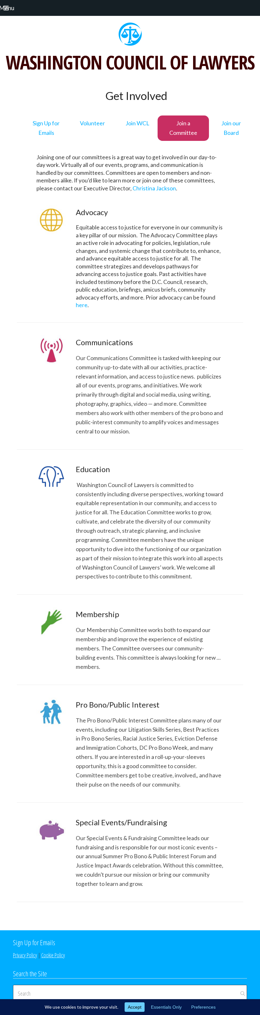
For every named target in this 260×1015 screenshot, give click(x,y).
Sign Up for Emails (46, 128)
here (82, 305)
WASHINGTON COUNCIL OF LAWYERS (130, 62)
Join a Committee (183, 128)
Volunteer (92, 123)
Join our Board (231, 128)
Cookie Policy (53, 955)
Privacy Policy (25, 955)
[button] (13, 7)
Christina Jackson (154, 188)
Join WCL (137, 123)
